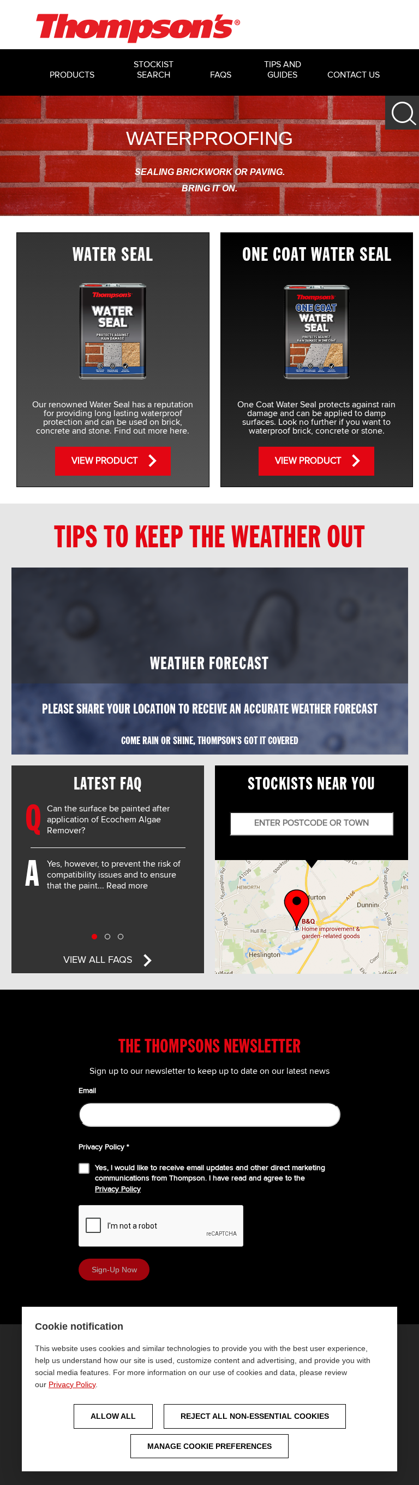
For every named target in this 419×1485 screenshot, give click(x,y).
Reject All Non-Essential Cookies (255, 1416)
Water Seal (113, 255)
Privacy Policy (72, 1384)
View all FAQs (98, 960)
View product (104, 461)
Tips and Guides (282, 70)
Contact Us (353, 75)
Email (87, 1091)
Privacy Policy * (104, 1147)
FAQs (220, 75)
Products (72, 75)
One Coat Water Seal (316, 255)
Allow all (113, 1416)
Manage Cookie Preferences (209, 1446)
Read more (127, 886)
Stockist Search (153, 70)
